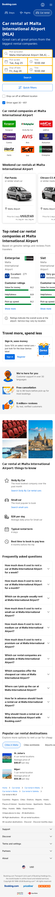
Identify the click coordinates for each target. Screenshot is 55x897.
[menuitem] (9, 12)
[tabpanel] (27, 766)
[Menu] (50, 4)
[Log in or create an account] (42, 4)
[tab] (11, 745)
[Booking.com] (9, 4)
